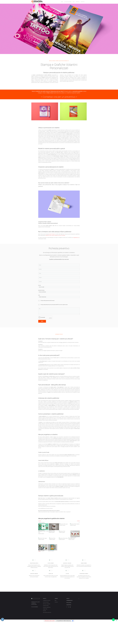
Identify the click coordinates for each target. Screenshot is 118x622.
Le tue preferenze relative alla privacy (63, 620)
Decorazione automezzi (47, 612)
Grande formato (46, 605)
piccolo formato (52, 234)
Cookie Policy (68, 604)
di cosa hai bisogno (67, 1)
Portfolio (77, 1)
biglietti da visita (48, 235)
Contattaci (83, 1)
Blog (73, 1)
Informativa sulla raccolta (50, 620)
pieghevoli (56, 235)
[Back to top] (78, 598)
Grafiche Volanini (59, 520)
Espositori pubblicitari (46, 607)
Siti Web (44, 610)
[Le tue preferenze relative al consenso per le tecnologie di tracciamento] (116, 620)
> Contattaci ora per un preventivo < (59, 96)
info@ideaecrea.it (76, 237)
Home (62, 1)
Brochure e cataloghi (46, 603)
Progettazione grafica (46, 600)
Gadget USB (45, 608)
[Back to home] (37, 2)
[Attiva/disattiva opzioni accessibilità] (2, 619)
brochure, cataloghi (62, 235)
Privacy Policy (68, 602)
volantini (53, 235)
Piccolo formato (46, 602)
